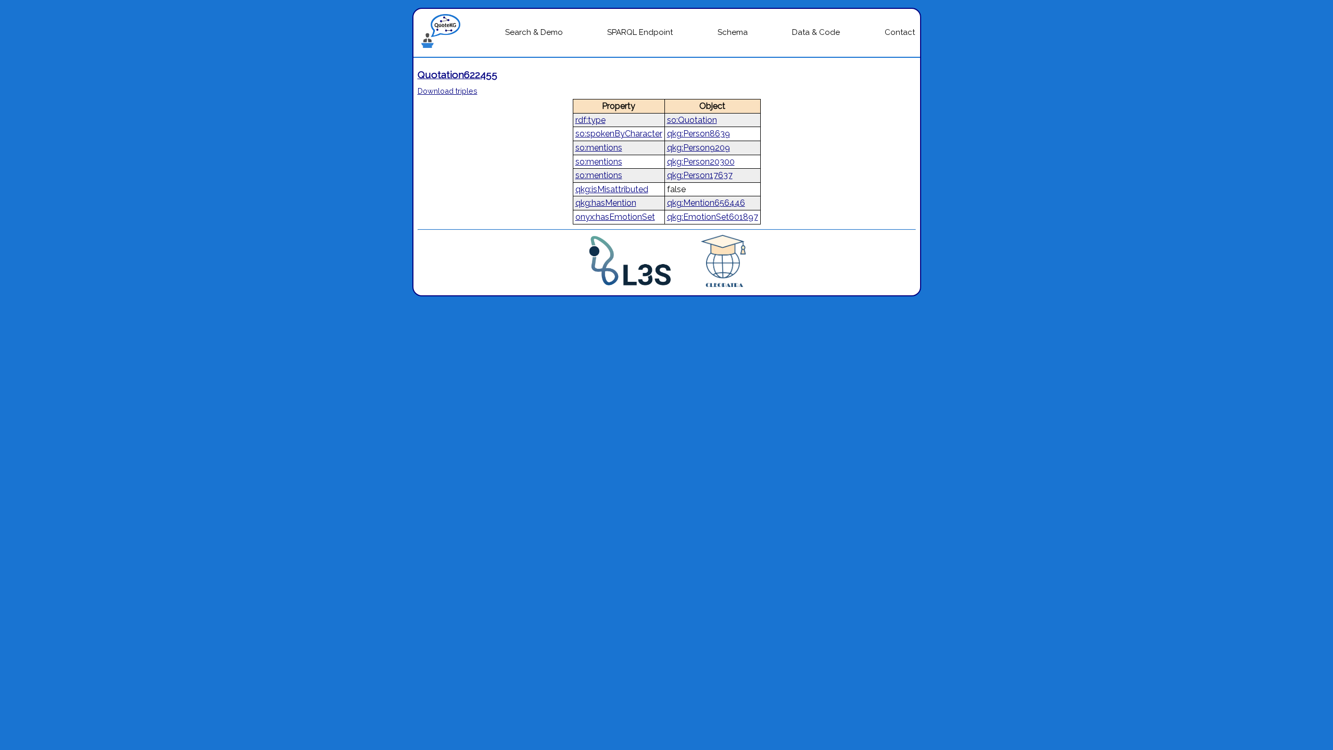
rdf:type (590, 120)
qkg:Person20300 (701, 162)
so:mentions (598, 148)
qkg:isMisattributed (611, 189)
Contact (900, 32)
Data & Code (816, 32)
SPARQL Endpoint (640, 32)
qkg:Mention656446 (706, 203)
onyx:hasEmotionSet (615, 217)
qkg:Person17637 (700, 175)
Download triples (447, 90)
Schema (733, 32)
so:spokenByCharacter (618, 134)
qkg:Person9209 (698, 148)
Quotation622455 (457, 74)
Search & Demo (534, 32)
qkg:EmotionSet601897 (712, 217)
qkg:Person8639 (698, 134)
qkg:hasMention (605, 203)
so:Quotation (692, 120)
